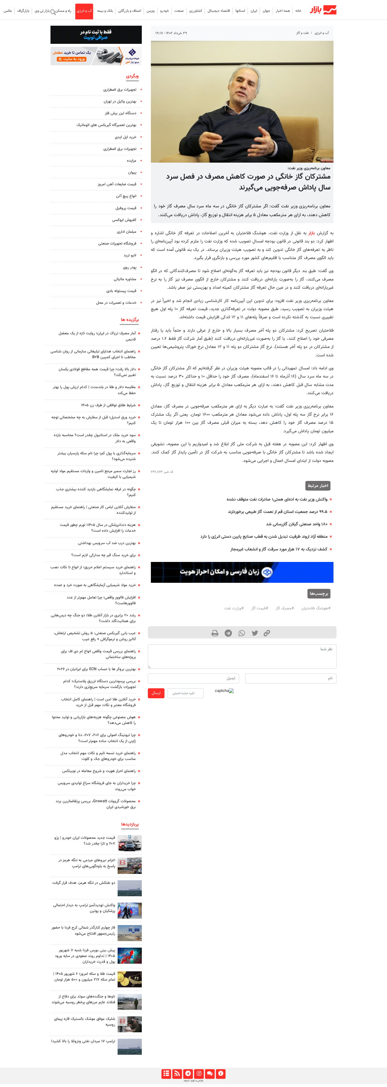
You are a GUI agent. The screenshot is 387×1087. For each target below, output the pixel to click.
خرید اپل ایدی (125, 137)
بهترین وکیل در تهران (120, 102)
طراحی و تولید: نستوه (193, 1080)
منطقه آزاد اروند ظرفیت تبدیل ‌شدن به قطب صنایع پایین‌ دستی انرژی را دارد (263, 536)
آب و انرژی (84, 11)
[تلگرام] (188, 1074)
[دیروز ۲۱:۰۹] (130, 979)
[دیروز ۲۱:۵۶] (130, 956)
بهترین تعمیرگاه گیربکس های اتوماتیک (106, 125)
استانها (240, 11)
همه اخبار (283, 11)
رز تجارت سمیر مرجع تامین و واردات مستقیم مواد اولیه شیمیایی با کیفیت (93, 474)
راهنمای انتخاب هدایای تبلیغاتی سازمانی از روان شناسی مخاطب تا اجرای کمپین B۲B (93, 354)
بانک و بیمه (105, 11)
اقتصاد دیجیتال (219, 11)
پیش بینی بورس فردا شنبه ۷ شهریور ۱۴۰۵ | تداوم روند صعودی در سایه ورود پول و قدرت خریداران (85, 956)
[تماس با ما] (209, 1074)
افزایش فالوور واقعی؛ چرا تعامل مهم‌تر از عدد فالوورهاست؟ (101, 600)
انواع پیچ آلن (126, 196)
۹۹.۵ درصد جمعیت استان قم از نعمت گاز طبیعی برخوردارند (277, 511)
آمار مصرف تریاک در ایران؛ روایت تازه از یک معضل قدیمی (97, 336)
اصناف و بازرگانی (129, 11)
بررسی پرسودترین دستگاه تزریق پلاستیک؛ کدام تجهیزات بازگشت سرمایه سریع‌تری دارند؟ (99, 684)
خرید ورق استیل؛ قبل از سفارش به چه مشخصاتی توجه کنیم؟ (93, 420)
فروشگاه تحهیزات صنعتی (117, 244)
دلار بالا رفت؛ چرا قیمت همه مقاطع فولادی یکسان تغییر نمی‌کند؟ (97, 372)
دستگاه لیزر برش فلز (120, 113)
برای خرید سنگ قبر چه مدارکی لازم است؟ (103, 555)
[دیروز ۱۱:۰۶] (130, 843)
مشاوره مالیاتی (125, 279)
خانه (298, 11)
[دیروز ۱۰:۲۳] (130, 888)
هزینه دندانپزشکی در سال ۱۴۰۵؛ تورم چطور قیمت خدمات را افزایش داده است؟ (98, 528)
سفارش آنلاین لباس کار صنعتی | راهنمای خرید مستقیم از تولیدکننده (93, 510)
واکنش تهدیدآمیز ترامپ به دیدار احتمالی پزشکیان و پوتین (84, 908)
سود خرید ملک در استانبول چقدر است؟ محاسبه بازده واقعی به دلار (95, 438)
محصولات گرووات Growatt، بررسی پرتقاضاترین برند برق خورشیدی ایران (96, 804)
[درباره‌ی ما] (220, 1074)
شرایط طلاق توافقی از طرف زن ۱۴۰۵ (108, 405)
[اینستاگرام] (199, 1074)
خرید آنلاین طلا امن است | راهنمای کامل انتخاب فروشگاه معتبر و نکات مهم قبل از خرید (98, 702)
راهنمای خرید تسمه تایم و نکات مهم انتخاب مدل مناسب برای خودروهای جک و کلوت (98, 756)
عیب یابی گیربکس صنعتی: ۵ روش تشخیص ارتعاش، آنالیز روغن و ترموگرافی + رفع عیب (95, 636)
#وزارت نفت (234, 608)
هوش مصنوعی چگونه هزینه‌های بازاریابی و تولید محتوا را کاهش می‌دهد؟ (94, 720)
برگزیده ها (130, 319)
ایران (254, 11)
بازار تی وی (42, 11)
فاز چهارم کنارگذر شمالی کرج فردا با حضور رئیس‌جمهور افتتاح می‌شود (83, 930)
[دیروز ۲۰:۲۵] (130, 1002)
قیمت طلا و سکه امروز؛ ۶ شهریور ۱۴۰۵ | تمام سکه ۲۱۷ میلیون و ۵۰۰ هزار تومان (84, 977)
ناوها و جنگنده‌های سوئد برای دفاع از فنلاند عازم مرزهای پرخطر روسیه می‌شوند (83, 999)
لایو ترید (130, 255)
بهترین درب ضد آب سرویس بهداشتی (107, 543)
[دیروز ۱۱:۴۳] (130, 911)
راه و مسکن (63, 11)
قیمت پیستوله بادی (121, 291)
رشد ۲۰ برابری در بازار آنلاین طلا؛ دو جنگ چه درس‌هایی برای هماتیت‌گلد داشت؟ (93, 618)
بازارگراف (23, 11)
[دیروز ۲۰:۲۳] (130, 1024)
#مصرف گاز (285, 608)
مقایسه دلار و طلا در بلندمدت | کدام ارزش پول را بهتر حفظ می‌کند (94, 390)
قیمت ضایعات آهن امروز (117, 184)
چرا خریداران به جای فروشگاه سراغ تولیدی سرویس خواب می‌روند (97, 786)
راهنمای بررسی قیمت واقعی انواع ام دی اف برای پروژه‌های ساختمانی (98, 654)
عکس (8, 11)
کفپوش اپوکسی (124, 220)
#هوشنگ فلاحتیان (315, 608)
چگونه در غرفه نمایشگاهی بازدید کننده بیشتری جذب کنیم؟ (96, 492)
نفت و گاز (302, 33)
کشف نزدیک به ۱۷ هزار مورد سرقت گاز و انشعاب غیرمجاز (278, 549)
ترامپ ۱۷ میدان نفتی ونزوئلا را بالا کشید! (83, 1041)
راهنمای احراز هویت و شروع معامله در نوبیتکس (99, 771)
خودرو (164, 11)
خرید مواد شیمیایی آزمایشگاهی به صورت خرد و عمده (95, 585)
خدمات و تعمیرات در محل (116, 303)
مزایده (131, 161)
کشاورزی (195, 11)
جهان (266, 11)
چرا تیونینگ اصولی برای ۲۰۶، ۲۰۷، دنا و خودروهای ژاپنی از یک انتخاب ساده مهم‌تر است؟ (97, 738)
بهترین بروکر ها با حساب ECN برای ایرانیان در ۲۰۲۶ (96, 669)
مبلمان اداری (126, 232)
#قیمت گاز (259, 608)
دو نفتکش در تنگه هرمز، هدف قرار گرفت (83, 883)
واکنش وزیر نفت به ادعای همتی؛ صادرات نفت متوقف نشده (277, 499)
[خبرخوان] (177, 1074)
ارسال (156, 693)
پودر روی (129, 267)
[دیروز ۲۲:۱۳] (130, 933)
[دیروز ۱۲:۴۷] (130, 1047)
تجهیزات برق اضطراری (119, 90)
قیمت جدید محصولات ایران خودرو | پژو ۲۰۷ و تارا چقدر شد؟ (84, 841)
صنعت (179, 11)
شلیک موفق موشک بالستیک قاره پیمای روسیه (84, 1022)
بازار (311, 233)
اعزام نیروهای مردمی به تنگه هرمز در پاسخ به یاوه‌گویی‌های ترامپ (86, 863)
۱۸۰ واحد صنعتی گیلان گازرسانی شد (296, 524)
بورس (151, 11)
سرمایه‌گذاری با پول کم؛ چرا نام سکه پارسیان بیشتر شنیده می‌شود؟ (96, 456)
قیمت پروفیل (125, 208)
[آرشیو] (166, 1074)
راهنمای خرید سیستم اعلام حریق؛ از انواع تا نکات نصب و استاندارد (93, 570)
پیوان (132, 173)
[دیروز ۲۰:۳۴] (130, 866)
